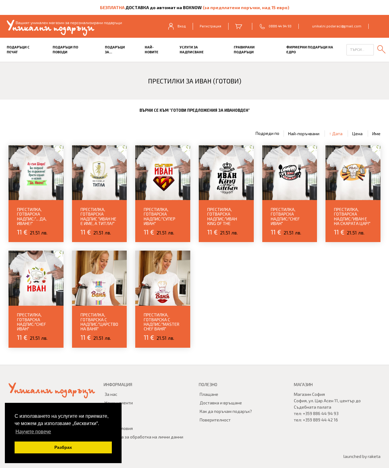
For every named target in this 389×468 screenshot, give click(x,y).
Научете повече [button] (33, 431)
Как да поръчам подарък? (226, 411)
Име (376, 133)
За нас (111, 394)
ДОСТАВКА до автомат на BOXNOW (164, 7)
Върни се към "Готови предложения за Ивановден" (194, 110)
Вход (181, 26)
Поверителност (215, 419)
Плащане (209, 394)
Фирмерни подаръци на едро (309, 49)
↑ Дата (336, 133)
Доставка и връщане (221, 402)
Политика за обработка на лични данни (144, 436)
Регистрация (210, 26)
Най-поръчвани (303, 133)
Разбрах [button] (63, 447)
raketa (374, 456)
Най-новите (151, 49)
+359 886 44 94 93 (321, 413)
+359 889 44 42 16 (320, 419)
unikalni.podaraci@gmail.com (336, 26)
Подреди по (267, 133)
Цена (357, 133)
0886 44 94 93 (280, 26)
